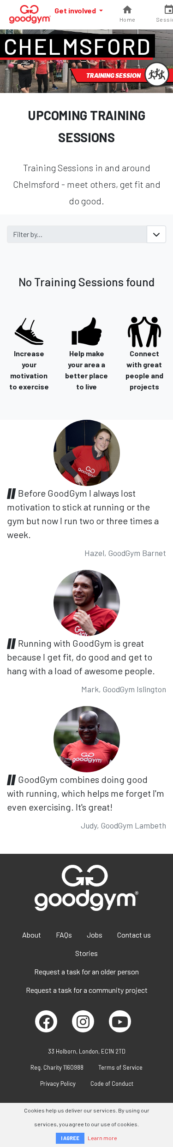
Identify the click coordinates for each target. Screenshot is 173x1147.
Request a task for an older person (86, 971)
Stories (86, 953)
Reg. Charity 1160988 (57, 1067)
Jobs (94, 934)
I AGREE (70, 1138)
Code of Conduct (111, 1083)
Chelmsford (77, 46)
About (31, 934)
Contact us (134, 934)
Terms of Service (120, 1067)
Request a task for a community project (87, 989)
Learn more (102, 1138)
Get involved (75, 10)
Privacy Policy (58, 1083)
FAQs (64, 934)
